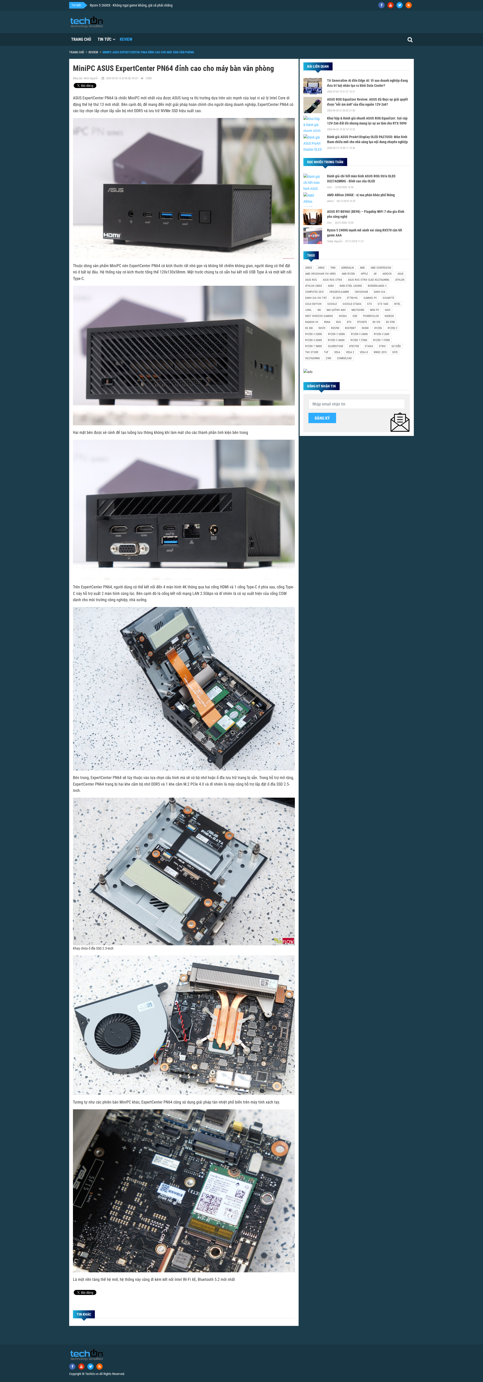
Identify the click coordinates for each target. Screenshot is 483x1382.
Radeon (389, 316)
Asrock (387, 273)
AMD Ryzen (348, 273)
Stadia (369, 346)
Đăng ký (322, 418)
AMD (362, 267)
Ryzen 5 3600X (336, 340)
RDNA (327, 322)
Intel (397, 304)
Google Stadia (352, 304)
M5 (319, 310)
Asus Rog (311, 279)
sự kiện (396, 346)
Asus (400, 273)
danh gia (379, 292)
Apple (364, 273)
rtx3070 (362, 322)
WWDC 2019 (380, 352)
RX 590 (309, 328)
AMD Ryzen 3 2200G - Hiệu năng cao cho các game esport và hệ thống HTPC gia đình (149, 5)
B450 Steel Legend (351, 286)
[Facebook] (381, 5)
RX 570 (376, 322)
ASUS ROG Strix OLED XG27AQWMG (368, 279)
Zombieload (344, 358)
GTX (369, 304)
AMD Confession (381, 267)
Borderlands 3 (377, 286)
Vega (337, 352)
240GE (321, 267)
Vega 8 (364, 352)
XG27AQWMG (312, 358)
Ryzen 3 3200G (336, 334)
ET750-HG (352, 298)
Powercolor (371, 316)
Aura (331, 286)
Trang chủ (81, 39)
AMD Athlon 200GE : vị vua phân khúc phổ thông (361, 195)
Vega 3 (350, 352)
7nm (332, 267)
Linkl (308, 310)
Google (332, 304)
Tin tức (104, 39)
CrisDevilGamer (339, 292)
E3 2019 (337, 298)
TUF (326, 352)
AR (375, 273)
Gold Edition (313, 304)
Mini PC (374, 310)
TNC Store (311, 352)
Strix (382, 346)
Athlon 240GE (313, 286)
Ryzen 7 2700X (358, 340)
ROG (338, 322)
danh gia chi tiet (316, 298)
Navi (387, 310)
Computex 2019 (314, 292)
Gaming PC (370, 298)
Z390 (328, 358)
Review (126, 39)
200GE (308, 267)
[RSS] (409, 5)
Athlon (400, 279)
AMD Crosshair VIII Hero (320, 273)
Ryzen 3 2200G (313, 334)
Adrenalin (347, 267)
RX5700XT (350, 328)
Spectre (354, 346)
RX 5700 (390, 322)
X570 (394, 352)
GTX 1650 (383, 304)
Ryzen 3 (392, 328)
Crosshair (361, 292)
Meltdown (357, 310)
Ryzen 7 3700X (381, 340)
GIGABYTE (388, 298)
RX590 (365, 328)
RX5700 (335, 328)
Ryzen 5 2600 (381, 334)
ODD (354, 316)
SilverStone (335, 346)
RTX (349, 322)
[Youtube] (390, 5)
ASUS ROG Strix (332, 279)
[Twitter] (399, 5)
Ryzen (378, 328)
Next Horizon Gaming (319, 316)
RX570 (321, 328)
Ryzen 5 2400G (359, 334)
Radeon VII (311, 322)
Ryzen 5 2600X (313, 340)
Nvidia (343, 316)
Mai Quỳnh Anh (336, 310)
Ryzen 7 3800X (313, 346)
